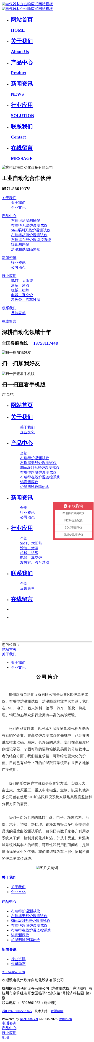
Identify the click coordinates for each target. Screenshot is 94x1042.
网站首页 (22, 405)
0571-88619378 (13, 972)
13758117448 (45, 343)
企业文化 (18, 667)
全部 (23, 453)
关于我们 (9, 654)
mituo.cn (65, 1019)
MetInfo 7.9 (29, 1019)
